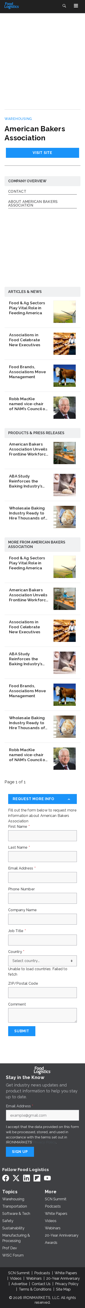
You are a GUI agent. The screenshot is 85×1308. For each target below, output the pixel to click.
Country (16, 952)
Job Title (17, 931)
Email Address (22, 868)
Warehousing (18, 119)
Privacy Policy (44, 1142)
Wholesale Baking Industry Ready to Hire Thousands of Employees (27, 513)
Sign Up (20, 1152)
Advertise (19, 1284)
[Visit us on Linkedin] (26, 1177)
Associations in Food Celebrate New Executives (25, 339)
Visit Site (42, 153)
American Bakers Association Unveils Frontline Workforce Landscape (29, 449)
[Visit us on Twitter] (16, 1177)
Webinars (34, 1278)
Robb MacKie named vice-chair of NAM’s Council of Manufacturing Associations (28, 403)
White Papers (66, 1273)
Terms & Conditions (35, 1289)
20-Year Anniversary (63, 1278)
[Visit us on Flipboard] (37, 1177)
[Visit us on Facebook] (5, 1177)
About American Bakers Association (33, 203)
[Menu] (75, 5)
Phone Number (21, 889)
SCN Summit (19, 1273)
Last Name (19, 847)
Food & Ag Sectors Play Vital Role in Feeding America (27, 307)
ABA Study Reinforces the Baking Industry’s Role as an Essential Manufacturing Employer (28, 481)
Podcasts (42, 1273)
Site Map (63, 1289)
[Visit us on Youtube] (47, 1177)
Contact (17, 192)
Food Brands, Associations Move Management (27, 371)
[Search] (64, 5)
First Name (19, 826)
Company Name (22, 910)
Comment (17, 1004)
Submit (21, 1031)
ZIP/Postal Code (23, 983)
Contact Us (41, 1284)
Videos (16, 1278)
